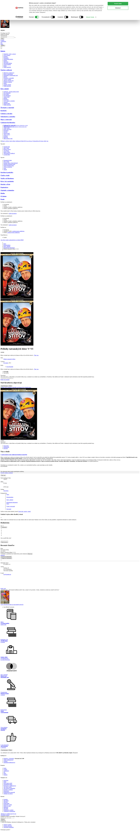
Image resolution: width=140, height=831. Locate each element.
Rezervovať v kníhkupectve (7, 378)
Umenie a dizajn (7, 84)
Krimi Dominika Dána (9, 165)
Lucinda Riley (7, 154)
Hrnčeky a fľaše (5, 184)
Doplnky (3, 45)
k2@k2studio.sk (7, 574)
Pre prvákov (6, 94)
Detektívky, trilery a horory (10, 54)
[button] (70, 375)
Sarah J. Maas (7, 152)
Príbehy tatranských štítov (9, 359)
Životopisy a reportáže (9, 78)
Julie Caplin (6, 148)
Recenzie (6, 448)
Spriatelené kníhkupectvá (9, 762)
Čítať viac (36, 355)
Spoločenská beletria (8, 59)
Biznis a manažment (8, 74)
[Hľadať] (15, 37)
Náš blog (6, 802)
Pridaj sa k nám (7, 806)
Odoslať (3, 819)
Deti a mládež (5, 89)
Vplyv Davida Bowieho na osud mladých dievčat (12, 604)
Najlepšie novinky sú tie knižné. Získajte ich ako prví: (13, 816)
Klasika (5, 60)
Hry (1, 42)
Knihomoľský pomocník (9, 792)
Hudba (3, 193)
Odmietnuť (118, 8)
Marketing (6, 807)
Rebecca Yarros (7, 149)
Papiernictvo (4, 187)
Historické (6, 61)
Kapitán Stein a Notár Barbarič (11, 163)
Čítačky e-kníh (5, 175)
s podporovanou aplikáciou (18, 231)
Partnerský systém (8, 804)
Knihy (2, 38)
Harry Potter (6, 161)
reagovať (3, 555)
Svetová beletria (7, 64)
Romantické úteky (8, 160)
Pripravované (7, 133)
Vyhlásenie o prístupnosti (9, 811)
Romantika (6, 58)
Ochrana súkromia (8, 826)
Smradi (5, 169)
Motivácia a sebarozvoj (9, 72)
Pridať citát (3, 588)
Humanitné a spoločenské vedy (11, 75)
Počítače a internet (8, 82)
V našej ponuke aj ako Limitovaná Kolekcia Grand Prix (14, 454)
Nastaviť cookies (7, 824)
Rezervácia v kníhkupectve (10, 785)
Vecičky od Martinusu (7, 178)
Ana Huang (6, 150)
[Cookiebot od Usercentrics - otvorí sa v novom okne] (19, 17)
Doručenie (6, 780)
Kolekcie (6, 136)
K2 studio (6, 363)
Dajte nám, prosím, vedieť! (24, 511)
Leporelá (6, 102)
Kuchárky (4, 110)
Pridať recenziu (4, 542)
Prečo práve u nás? (8, 783)
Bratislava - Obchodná (9, 758)
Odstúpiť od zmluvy (8, 793)
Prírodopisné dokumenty (9, 247)
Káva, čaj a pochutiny (7, 181)
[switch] (53, 17)
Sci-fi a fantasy (7, 55)
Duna (5, 168)
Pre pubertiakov (7, 95)
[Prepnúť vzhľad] (1, 47)
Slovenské (8, 509)
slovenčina (6, 490)
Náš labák (6, 808)
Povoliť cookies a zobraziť (7, 472)
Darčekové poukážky (7, 172)
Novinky (6, 132)
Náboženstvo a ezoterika (8, 116)
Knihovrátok (6, 803)
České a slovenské (10, 506)
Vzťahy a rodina (7, 79)
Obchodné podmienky (9, 827)
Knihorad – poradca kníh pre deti (11, 91)
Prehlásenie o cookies (8, 810)
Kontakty (6, 799)
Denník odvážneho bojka (9, 164)
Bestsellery (6, 130)
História (5, 76)
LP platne (3, 196)
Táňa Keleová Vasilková (9, 153)
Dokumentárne (7, 245)
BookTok (6, 137)
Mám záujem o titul (8, 138)
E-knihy (2, 40)
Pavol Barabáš (9, 366)
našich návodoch (13, 213)
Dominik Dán (7, 146)
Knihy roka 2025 (7, 129)
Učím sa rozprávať (8, 167)
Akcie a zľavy (7, 134)
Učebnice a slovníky (6, 113)
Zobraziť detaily (90, 17)
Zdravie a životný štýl (8, 80)
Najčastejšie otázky (8, 784)
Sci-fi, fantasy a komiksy (9, 100)
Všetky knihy (7, 128)
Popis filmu (6, 445)
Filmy (2, 44)
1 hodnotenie (4, 527)
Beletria (3, 51)
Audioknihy (3, 41)
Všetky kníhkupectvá (8, 759)
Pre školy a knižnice (8, 789)
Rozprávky (6, 99)
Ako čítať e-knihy (8, 787)
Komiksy (6, 56)
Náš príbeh (6, 800)
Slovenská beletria (8, 63)
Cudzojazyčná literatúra (8, 122)
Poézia (5, 65)
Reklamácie (6, 791)
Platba (5, 781)
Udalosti (5, 761)
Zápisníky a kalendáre (7, 190)
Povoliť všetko (118, 3)
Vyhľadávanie (4, 35)
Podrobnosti (6, 447)
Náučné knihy (7, 103)
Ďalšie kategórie (7, 67)
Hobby (5, 83)
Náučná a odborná (6, 70)
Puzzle (2, 199)
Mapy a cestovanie (6, 119)
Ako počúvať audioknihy (9, 788)
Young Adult (6, 97)
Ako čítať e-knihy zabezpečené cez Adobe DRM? (12, 240)
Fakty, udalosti (7, 246)
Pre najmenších (7, 93)
